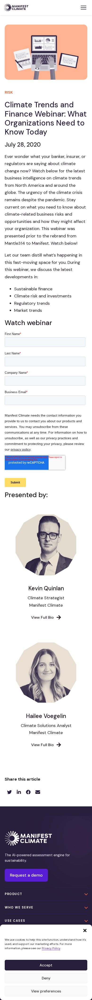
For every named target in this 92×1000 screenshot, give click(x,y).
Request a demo (26, 875)
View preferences (46, 991)
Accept (46, 965)
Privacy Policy (51, 948)
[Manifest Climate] (28, 838)
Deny (46, 978)
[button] (85, 930)
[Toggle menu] (83, 7)
